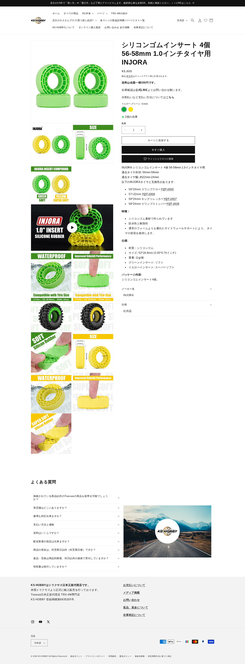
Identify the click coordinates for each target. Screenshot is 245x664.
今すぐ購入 (158, 149)
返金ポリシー (76, 656)
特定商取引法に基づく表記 (159, 656)
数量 (124, 123)
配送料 (129, 76)
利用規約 (112, 656)
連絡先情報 (140, 656)
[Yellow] (130, 109)
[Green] (124, 109)
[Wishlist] (206, 20)
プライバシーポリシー (95, 656)
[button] (87, 13)
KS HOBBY (43, 656)
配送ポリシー (125, 656)
